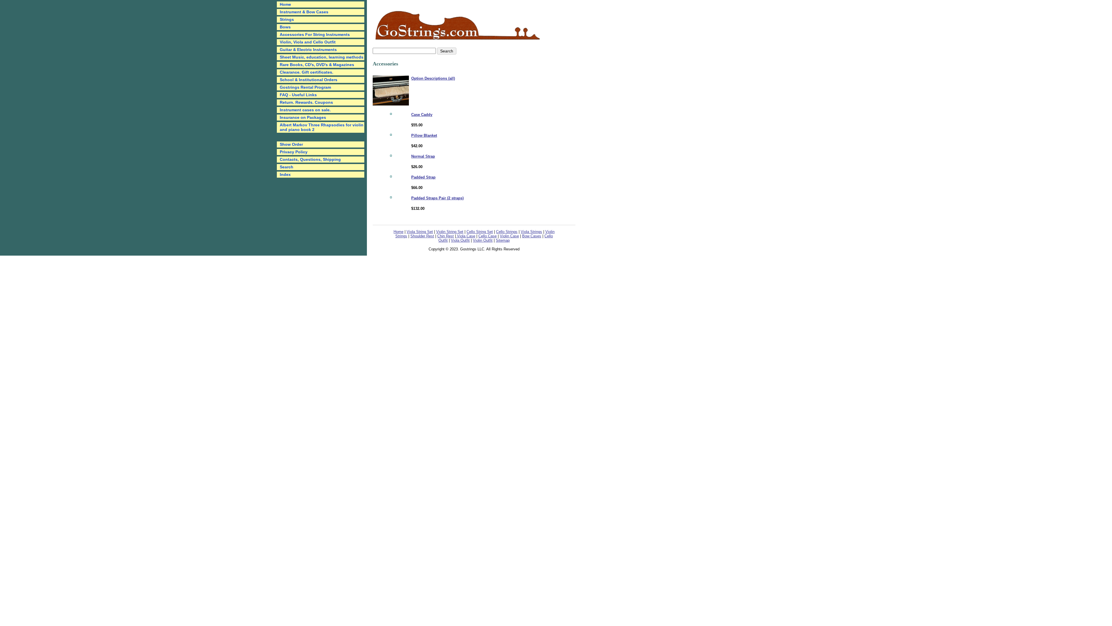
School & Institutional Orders (308, 79)
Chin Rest (445, 236)
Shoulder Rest (422, 236)
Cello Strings (506, 232)
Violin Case (509, 236)
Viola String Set (420, 232)
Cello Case (487, 236)
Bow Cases (531, 236)
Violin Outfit (483, 240)
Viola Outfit (460, 240)
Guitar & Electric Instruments (308, 49)
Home (398, 232)
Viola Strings (531, 232)
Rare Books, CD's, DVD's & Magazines (317, 64)
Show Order (291, 144)
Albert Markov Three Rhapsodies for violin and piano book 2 (321, 127)
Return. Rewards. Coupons (306, 102)
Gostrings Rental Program (305, 87)
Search (286, 167)
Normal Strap (423, 156)
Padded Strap (423, 177)
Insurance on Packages (303, 117)
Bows (285, 27)
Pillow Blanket (424, 135)
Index (285, 174)
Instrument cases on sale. (305, 110)
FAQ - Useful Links (298, 94)
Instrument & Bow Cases (304, 12)
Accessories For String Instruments (315, 34)
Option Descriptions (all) (433, 78)
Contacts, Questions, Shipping (310, 159)
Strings (287, 19)
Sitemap (503, 240)
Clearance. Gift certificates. (306, 72)
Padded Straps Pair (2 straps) (437, 198)
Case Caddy (421, 114)
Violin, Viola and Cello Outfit (308, 42)
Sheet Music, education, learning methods (321, 57)
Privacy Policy (294, 152)
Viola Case (465, 236)
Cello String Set (480, 232)
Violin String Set (449, 232)
